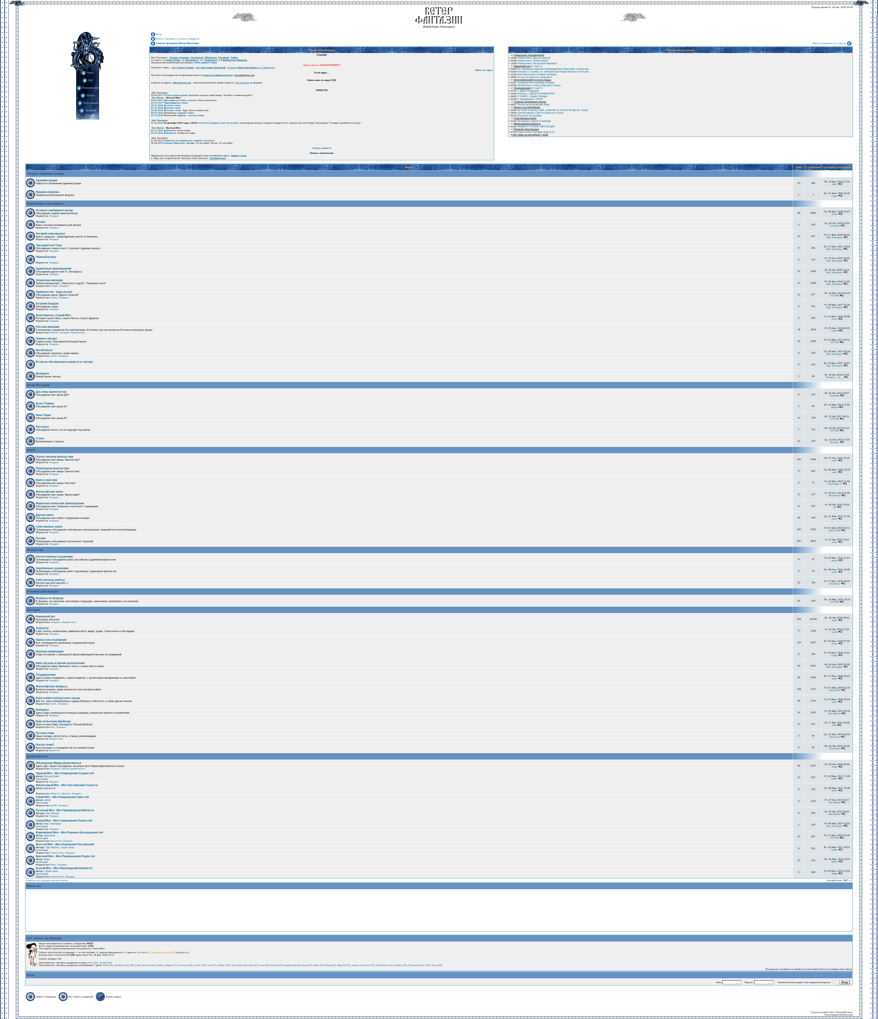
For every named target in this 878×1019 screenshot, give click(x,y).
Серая (834, 330)
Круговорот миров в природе (531, 121)
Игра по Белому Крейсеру (53, 721)
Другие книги (44, 515)
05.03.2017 (157, 100)
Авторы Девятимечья (73, 768)
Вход (159, 34)
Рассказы (42, 426)
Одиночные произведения (53, 268)
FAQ (90, 80)
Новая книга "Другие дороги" (531, 57)
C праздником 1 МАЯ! (527, 99)
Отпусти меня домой (176, 95)
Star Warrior (834, 713)
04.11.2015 (157, 133)
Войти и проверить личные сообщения (177, 38)
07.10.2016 (157, 108)
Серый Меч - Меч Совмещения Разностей (64, 820)
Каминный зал (45, 616)
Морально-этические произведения (60, 503)
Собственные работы (50, 580)
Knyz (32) (93, 962)
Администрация (46, 180)
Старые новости (321, 148)
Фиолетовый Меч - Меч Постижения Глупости (67, 785)
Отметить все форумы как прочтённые (47, 880)
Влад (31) (330, 965)
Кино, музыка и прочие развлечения (60, 663)
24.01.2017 (157, 102)
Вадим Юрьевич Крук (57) (298, 965)
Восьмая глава (172, 110)
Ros (53, 727)
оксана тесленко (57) (363, 965)
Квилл (834, 861)
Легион (40, 222)
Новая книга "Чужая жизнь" (530, 60)
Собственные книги (49, 526)
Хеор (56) (437, 965)
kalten (834, 778)
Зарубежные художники (52, 568)
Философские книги (49, 491)
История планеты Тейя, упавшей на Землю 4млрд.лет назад (549, 110)
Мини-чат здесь (484, 70)
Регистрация (90, 102)
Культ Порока (45, 403)
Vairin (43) (236, 965)
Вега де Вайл (51, 776)
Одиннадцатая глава (176, 102)
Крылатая (834, 737)
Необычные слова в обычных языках (536, 85)
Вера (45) (318, 965)
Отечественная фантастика (54, 456)
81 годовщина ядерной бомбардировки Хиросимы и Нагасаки (550, 68)
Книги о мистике (46, 480)
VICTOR (834, 295)
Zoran (835, 214)
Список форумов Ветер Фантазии (177, 43)
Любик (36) (106, 962)
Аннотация (42, 779)
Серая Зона (57, 852)
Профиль (90, 110)
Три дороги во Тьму (49, 245)
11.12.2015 (157, 123)
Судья (834, 196)
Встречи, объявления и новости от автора (64, 361)
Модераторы (78, 332)
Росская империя (47, 326)
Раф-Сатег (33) (384, 965)
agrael (834, 560)
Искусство (34, 550)
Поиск (90, 72)
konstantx (835, 225)
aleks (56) (108, 965)
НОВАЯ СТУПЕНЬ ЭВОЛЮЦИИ (533, 126)
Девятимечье (37, 756)
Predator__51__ (834, 377)
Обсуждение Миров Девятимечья (58, 763)
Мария (834, 407)
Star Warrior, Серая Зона (60, 847)
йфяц (835, 873)
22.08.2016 (157, 110)
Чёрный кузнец (46, 257)
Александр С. (834, 484)
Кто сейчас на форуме (44, 938)
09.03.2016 (157, 113)
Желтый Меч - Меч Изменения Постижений (65, 844)
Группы (90, 95)
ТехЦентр (42, 628)
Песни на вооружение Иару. (530, 104)
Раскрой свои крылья (50, 233)
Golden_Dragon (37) (167, 965)
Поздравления (46, 674)
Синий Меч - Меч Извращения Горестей (62, 797)
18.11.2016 (157, 105)
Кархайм (834, 395)
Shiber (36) (224, 965)
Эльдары (54, 216)
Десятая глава (172, 105)
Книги (31, 450)
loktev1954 (835, 530)
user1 (835, 184)
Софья (54, 286)
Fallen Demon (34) (145, 965)
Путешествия (45, 733)
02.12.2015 (157, 130)
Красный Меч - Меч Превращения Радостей (65, 856)
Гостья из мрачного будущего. (532, 77)
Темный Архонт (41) (419, 965)
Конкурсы (42, 709)
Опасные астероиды (526, 115)
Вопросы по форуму (50, 598)
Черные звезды (46, 338)
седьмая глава (185, 113)
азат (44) (265, 965)
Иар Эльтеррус (834, 237)
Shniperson (835, 495)
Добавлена (170, 130)
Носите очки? (45, 744)
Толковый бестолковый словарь (533, 82)
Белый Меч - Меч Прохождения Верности (64, 868)
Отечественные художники (54, 556)
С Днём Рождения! (525, 90)
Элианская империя (49, 280)
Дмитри (66, 793)
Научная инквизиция (50, 651)
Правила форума (47, 192)
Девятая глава (172, 108)
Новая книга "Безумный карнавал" (534, 63)
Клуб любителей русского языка (58, 698)
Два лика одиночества (51, 391)
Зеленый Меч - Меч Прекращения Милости (65, 810)
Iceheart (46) (186, 965)
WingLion (55, 793)
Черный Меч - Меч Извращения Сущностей (65, 773)
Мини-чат (34, 886)
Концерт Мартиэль (174, 143)
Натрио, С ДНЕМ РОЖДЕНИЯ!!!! (533, 93)
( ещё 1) (526, 66)
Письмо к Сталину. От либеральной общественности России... (550, 71)
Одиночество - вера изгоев (54, 291)
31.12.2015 (157, 115)
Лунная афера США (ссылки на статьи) (537, 112)
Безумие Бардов (47, 303)
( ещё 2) (527, 88)
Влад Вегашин (38, 385)
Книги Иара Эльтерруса (45, 203)
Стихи (40, 438)
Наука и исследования (51, 639)
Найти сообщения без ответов (829, 43)
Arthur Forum (847, 1015)
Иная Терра (43, 415)
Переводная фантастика (52, 468)
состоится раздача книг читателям (218, 123)
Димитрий (49, 788)
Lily (834, 507)
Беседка (33, 609)
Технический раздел (42, 591)
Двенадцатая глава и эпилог (180, 100)
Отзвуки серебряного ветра (54, 210)
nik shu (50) (200, 965)
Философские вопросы (51, 686)
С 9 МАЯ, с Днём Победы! (529, 96)
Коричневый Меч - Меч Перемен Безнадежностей (69, 832)
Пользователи (90, 87)
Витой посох (44, 350)
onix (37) (212, 965)
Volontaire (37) (250, 965)
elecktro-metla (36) (124, 965)
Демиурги (42, 373)
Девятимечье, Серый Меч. (53, 315)
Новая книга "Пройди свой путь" (533, 132)
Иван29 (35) (343, 965)
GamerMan (99, 948)
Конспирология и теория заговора (534, 74)
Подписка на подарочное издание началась (189, 140)
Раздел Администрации (45, 173)
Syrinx (834, 790)
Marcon (54, 332)
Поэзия (41, 538)
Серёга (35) (400, 965)
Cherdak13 (835, 583)
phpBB (824, 1012)
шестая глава (196, 115)
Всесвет (834, 442)
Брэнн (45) (277, 965)
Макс (47, 859)
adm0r (54, 356)
